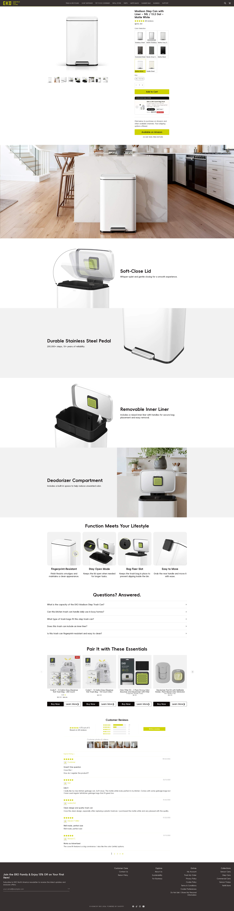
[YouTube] (143, 906)
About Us (158, 872)
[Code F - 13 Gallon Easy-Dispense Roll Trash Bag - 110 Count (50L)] (99, 672)
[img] (68, 759)
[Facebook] (133, 906)
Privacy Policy (191, 879)
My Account (191, 872)
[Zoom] (82, 41)
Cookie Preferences (188, 889)
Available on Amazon (152, 132)
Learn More (72, 704)
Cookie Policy (191, 882)
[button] (72, 3)
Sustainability (157, 875)
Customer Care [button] (121, 868)
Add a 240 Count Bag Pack (156, 101)
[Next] (192, 671)
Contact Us (123, 872)
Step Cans (226, 875)
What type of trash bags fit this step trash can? (70, 619)
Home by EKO (96, 906)
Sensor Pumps (225, 882)
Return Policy (123, 875)
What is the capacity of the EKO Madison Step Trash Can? (75, 605)
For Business (157, 879)
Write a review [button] (154, 729)
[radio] (140, 37)
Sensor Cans (225, 872)
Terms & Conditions (188, 885)
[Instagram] (140, 906)
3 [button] (117, 854)
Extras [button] (193, 868)
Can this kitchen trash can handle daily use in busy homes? (75, 612)
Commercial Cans (224, 879)
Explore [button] (159, 868)
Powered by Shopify (115, 906)
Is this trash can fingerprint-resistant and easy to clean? (74, 633)
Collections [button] (226, 868)
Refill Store (226, 885)
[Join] (67, 888)
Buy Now (55, 704)
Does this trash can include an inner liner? (67, 626)
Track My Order (190, 875)
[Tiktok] (136, 906)
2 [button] (114, 854)
